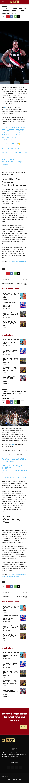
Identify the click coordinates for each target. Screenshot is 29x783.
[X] (18, 16)
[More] (22, 16)
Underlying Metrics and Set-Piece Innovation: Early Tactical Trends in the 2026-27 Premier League (11, 304)
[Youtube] (20, 767)
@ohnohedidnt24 (14, 148)
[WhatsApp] (15, 16)
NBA (2, 6)
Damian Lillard (9, 268)
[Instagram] (12, 767)
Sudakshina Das (6, 13)
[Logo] (14, 2)
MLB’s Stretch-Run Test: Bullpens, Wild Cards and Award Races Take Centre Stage (10, 323)
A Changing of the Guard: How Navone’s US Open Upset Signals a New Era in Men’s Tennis (11, 295)
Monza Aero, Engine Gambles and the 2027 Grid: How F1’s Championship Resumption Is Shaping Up (10, 314)
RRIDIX (8, 776)
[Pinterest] (8, 16)
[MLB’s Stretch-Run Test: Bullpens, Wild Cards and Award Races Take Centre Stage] (23, 324)
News (5, 6)
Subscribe (23, 726)
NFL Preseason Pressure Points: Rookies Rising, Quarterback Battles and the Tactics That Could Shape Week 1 (10, 379)
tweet (5, 107)
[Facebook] (11, 16)
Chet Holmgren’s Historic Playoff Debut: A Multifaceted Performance (7, 282)
